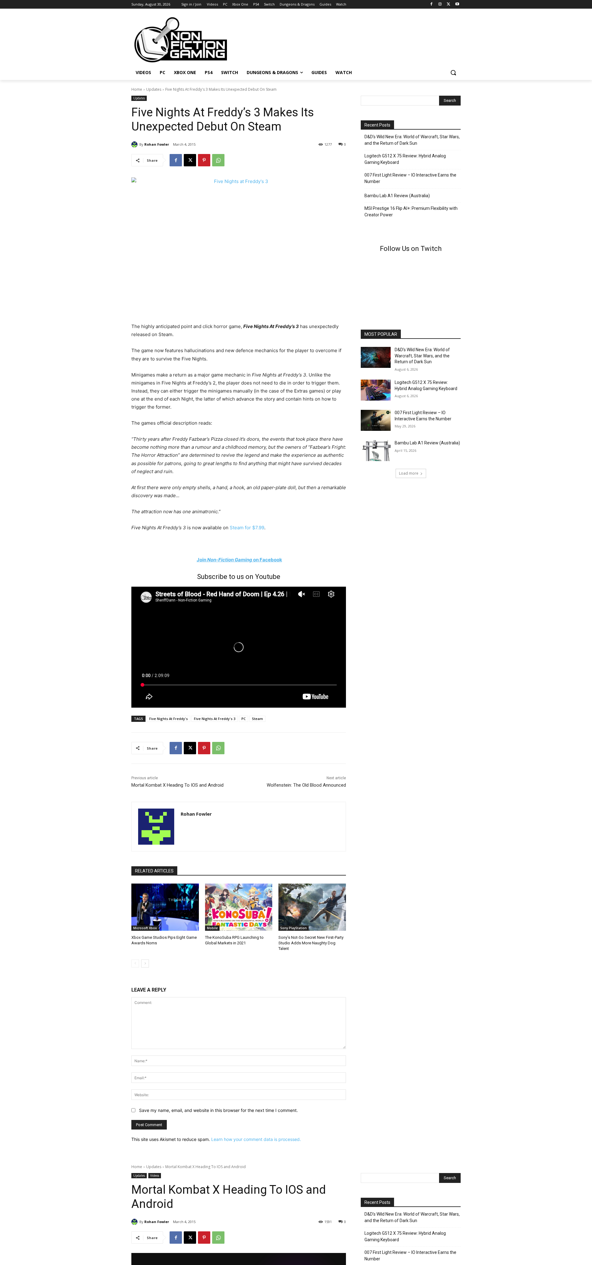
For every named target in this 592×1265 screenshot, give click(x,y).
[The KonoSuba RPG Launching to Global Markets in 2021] (239, 907)
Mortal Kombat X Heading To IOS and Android (177, 785)
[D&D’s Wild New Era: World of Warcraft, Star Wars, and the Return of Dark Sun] (376, 357)
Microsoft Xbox (145, 928)
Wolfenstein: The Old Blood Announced (306, 785)
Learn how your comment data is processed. (256, 1139)
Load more (408, 473)
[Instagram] (440, 4)
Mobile (212, 928)
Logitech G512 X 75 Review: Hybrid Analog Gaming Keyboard (405, 159)
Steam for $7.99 (247, 528)
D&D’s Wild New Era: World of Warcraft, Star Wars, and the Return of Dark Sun (412, 140)
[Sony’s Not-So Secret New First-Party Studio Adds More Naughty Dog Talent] (312, 907)
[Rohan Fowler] (135, 144)
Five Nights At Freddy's (168, 718)
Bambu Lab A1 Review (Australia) (397, 195)
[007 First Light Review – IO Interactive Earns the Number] (376, 420)
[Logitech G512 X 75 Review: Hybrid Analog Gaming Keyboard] (376, 390)
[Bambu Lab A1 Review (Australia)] (376, 450)
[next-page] (145, 963)
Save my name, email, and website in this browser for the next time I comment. (218, 1110)
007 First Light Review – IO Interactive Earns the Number (410, 178)
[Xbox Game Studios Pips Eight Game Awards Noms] (165, 907)
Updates (153, 89)
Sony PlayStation (293, 928)
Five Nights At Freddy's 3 (214, 718)
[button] (453, 72)
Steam (257, 718)
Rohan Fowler (156, 144)
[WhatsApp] (218, 160)
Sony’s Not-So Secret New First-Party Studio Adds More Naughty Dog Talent (310, 943)
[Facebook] (431, 4)
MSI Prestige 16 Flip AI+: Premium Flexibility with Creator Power (411, 211)
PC (243, 718)
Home (136, 89)
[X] (448, 4)
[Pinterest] (204, 160)
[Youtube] (457, 4)
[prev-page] (135, 963)
